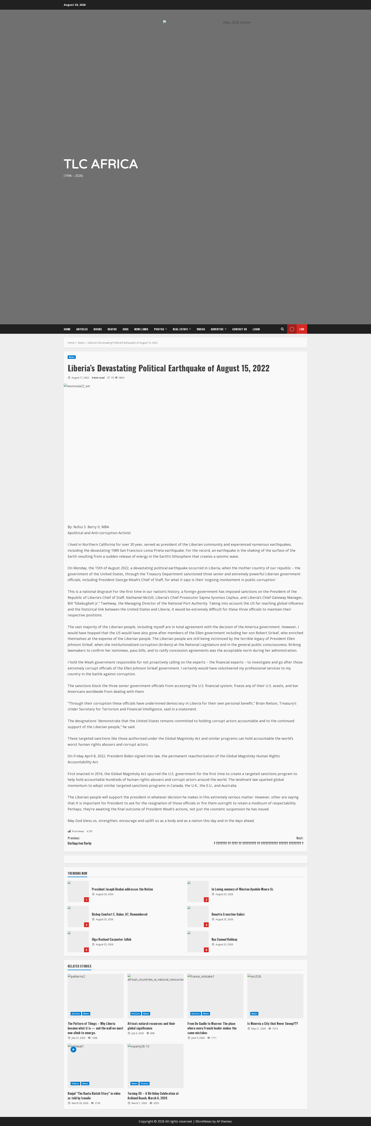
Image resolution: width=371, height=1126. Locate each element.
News (72, 357)
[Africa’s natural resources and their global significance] (156, 996)
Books (98, 329)
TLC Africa (101, 164)
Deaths (112, 329)
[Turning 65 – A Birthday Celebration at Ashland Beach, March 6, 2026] (156, 1066)
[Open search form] (282, 329)
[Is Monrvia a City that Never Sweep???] (275, 996)
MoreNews (204, 1121)
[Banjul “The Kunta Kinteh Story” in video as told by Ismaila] (96, 1066)
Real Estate (180, 329)
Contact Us (239, 329)
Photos (159, 329)
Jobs (125, 329)
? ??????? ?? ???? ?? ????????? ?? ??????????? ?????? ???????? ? (258, 841)
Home (67, 329)
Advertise (217, 329)
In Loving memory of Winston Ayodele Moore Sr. (198, 891)
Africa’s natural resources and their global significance (151, 1025)
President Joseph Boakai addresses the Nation (78, 891)
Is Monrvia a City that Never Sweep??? (272, 1023)
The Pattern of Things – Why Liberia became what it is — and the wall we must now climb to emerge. (95, 1028)
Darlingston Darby (79, 841)
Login (256, 329)
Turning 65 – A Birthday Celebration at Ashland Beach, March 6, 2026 (153, 1095)
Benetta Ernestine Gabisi (198, 916)
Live (302, 329)
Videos (201, 329)
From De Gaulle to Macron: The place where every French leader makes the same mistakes (212, 1028)
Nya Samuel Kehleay (198, 941)
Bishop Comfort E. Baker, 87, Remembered (78, 916)
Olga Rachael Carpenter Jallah (78, 941)
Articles (82, 329)
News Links (141, 329)
